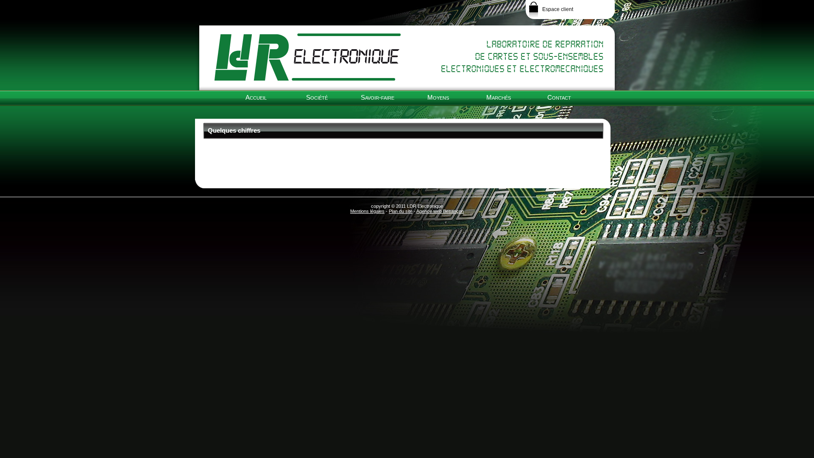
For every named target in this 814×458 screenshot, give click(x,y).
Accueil (256, 97)
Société (317, 97)
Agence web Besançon (440, 211)
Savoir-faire (377, 97)
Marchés (498, 97)
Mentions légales (367, 211)
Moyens (438, 97)
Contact (559, 97)
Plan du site (401, 211)
